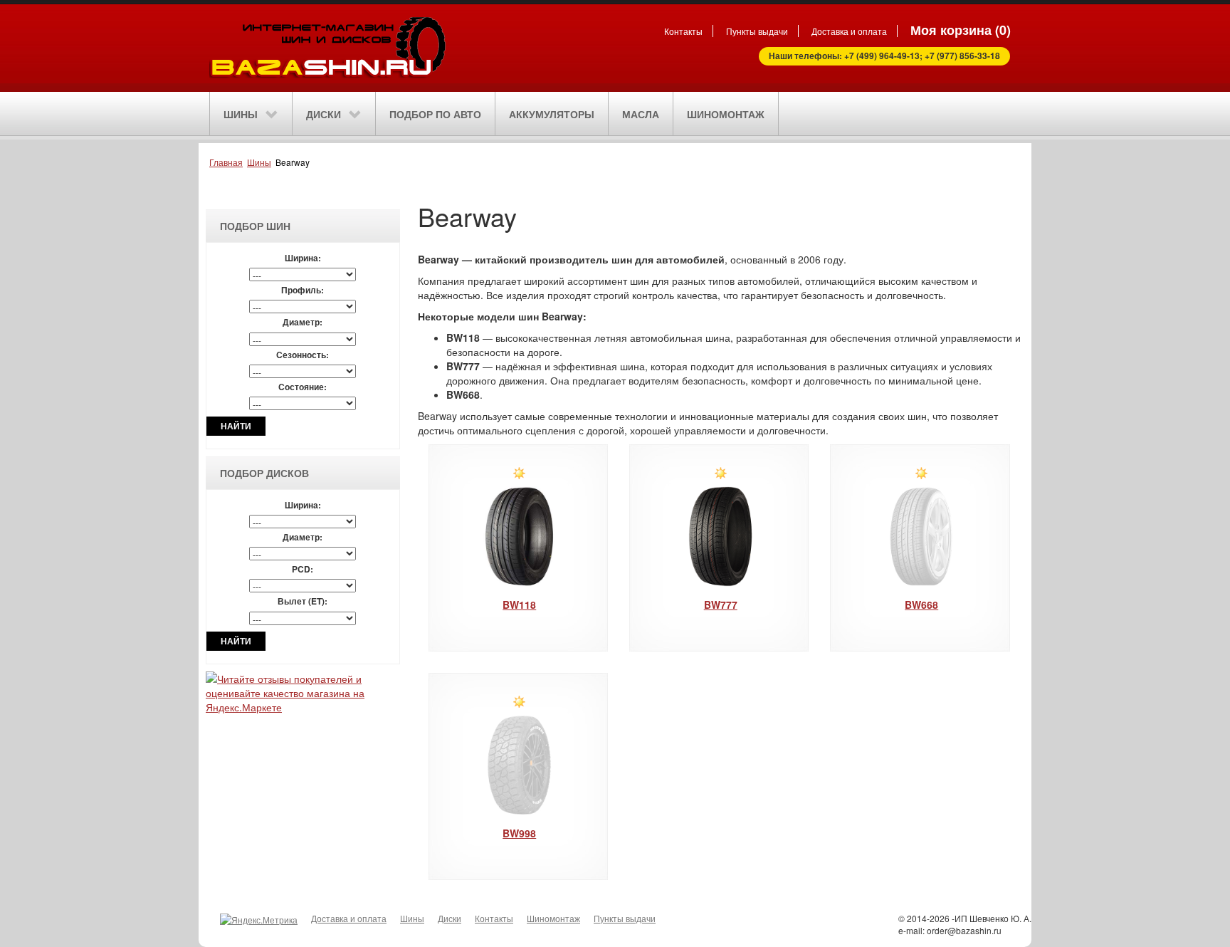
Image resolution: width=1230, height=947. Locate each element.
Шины (259, 162)
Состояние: (302, 387)
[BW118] (519, 536)
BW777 (720, 604)
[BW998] (519, 765)
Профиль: (302, 290)
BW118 (519, 604)
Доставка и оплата (849, 31)
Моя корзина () (960, 30)
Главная (226, 162)
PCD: (302, 569)
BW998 (519, 833)
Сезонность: (302, 355)
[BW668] (921, 536)
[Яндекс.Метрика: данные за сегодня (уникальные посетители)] (259, 920)
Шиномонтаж (553, 918)
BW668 (921, 604)
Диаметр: (302, 322)
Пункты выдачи (757, 31)
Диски (449, 918)
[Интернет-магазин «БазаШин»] (372, 46)
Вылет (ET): (302, 601)
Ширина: (303, 258)
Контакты (683, 31)
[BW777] (721, 536)
